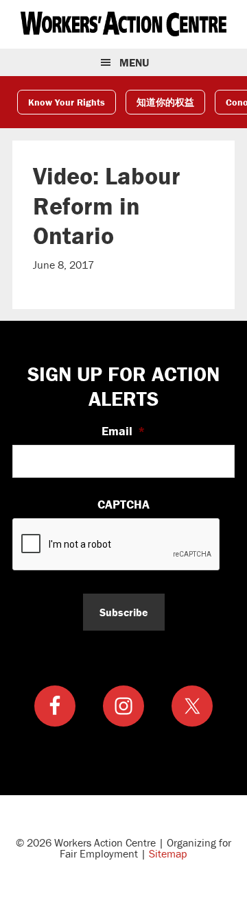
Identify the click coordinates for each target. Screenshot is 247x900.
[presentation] (116, 545)
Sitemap (168, 853)
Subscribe (123, 612)
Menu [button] (134, 62)
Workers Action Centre (123, 24)
